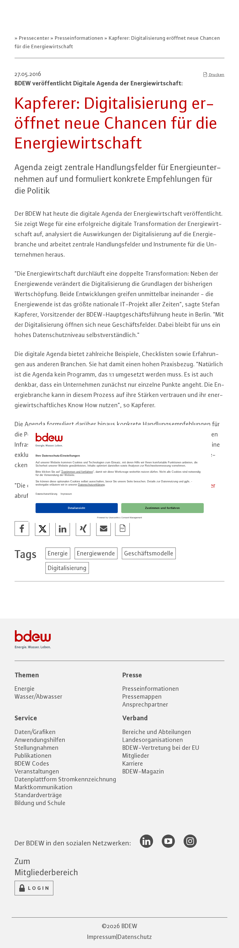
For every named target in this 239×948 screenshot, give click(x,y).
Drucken (216, 74)
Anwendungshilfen (40, 739)
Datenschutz (135, 936)
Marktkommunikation (44, 787)
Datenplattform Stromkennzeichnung (65, 779)
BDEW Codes (32, 763)
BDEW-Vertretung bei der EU (160, 747)
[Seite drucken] (122, 529)
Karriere (132, 763)
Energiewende (96, 553)
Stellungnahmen (37, 747)
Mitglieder (135, 755)
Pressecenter (34, 38)
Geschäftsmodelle (148, 553)
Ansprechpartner (145, 704)
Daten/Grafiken (35, 731)
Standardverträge (38, 795)
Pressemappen (142, 696)
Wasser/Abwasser (38, 696)
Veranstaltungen (37, 771)
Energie (58, 553)
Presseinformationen (79, 38)
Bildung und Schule (40, 803)
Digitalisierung (67, 567)
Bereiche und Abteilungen (156, 731)
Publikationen (33, 755)
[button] (22, 529)
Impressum (101, 936)
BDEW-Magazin (143, 771)
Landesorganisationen (152, 739)
